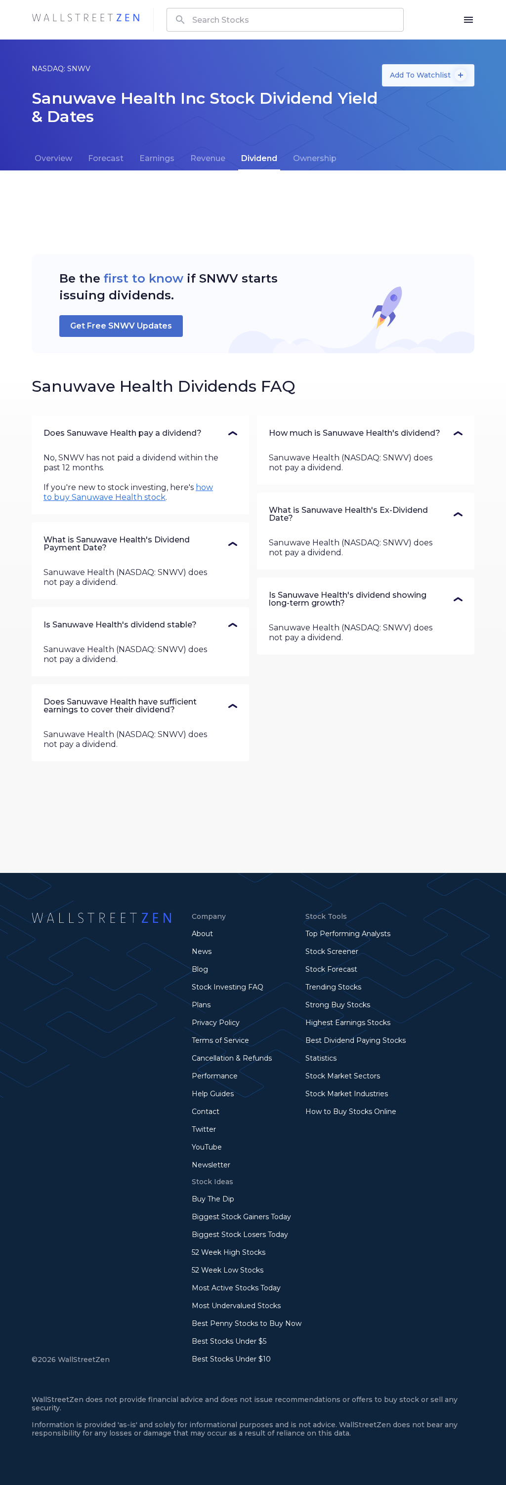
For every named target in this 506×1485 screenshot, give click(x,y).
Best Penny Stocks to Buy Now (246, 1323)
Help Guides (213, 1093)
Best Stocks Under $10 (231, 1359)
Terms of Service (220, 1040)
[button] (140, 433)
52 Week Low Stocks (227, 1270)
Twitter (204, 1129)
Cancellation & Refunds (232, 1058)
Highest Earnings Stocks (347, 1022)
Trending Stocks (333, 987)
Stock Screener (331, 951)
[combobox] (285, 20)
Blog (200, 969)
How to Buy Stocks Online (350, 1111)
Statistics (321, 1058)
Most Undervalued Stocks (236, 1305)
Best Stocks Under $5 (229, 1341)
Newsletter (211, 1164)
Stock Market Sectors (342, 1076)
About (202, 933)
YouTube (207, 1147)
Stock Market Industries (346, 1093)
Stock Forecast (331, 969)
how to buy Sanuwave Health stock (128, 492)
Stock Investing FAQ (227, 987)
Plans (201, 1004)
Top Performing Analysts (347, 933)
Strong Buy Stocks (337, 1004)
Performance (215, 1076)
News (201, 951)
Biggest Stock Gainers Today (241, 1216)
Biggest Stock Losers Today (240, 1234)
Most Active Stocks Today (236, 1287)
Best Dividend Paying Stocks (355, 1040)
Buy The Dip (213, 1199)
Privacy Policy (216, 1022)
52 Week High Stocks (228, 1252)
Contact (205, 1111)
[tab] (53, 158)
